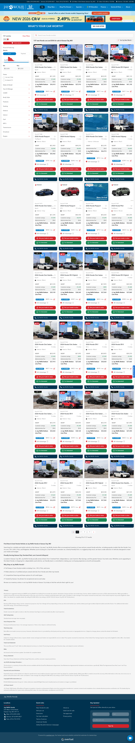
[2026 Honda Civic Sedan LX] (96, 122)
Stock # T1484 (38, 134)
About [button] (128, 7)
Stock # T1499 (115, 411)
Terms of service (41, 719)
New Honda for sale (42, 708)
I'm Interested (43, 104)
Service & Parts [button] (116, 7)
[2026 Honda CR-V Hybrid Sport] (71, 261)
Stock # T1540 (115, 272)
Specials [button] (79, 7)
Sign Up (110, 726)
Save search (17, 43)
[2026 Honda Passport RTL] (71, 192)
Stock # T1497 (115, 203)
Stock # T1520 (64, 480)
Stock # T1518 (89, 480)
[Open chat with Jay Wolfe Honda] (130, 738)
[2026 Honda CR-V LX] (45, 469)
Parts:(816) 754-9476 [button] (13, 719)
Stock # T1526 (64, 342)
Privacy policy (67, 716)
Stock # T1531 (89, 272)
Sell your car (40, 710)
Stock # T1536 (38, 480)
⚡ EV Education (92, 7)
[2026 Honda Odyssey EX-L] (71, 122)
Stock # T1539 (64, 411)
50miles (53, 139)
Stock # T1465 (89, 65)
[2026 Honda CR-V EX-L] (96, 330)
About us (66, 708)
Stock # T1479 (38, 203)
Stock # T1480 (115, 134)
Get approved (67, 713)
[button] (82, 1)
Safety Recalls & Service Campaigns (47, 725)
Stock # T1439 (89, 203)
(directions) (71, 597)
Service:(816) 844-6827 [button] (14, 716)
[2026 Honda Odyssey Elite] (122, 122)
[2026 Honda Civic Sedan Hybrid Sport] (45, 53)
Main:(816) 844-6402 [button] (13, 714)
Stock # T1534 (89, 342)
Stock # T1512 (89, 134)
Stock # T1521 (38, 411)
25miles (78, 208)
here (33, 659)
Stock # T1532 (38, 272)
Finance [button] (103, 7)
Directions (39, 713)
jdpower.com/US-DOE (57, 690)
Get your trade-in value (46, 99)
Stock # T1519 (115, 342)
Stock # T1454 (64, 65)
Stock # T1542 (64, 272)
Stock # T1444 (38, 65)
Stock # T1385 (64, 134)
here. (54, 659)
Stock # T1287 (115, 480)
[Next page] (94, 532)
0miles (53, 277)
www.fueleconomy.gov (22, 605)
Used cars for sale (68, 710)
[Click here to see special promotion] (67, 13)
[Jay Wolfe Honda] (18, 7)
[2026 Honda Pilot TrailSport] (122, 192)
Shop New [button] (51, 7)
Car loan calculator (42, 716)
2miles (79, 69)
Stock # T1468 (64, 203)
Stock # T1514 (89, 411)
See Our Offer (98, 26)
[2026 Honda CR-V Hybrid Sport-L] (122, 53)
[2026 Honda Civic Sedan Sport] (71, 53)
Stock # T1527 (38, 342)
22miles (53, 69)
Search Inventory (42, 7)
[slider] (3, 62)
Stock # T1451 (115, 65)
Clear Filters (26, 36)
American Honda (41, 722)
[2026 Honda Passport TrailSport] (45, 122)
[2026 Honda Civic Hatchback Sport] (45, 261)
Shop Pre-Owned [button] (65, 7)
